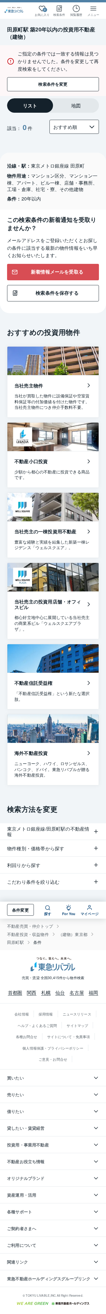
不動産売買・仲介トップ (30, 926)
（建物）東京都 (72, 934)
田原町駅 (15, 942)
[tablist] (53, 105)
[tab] (30, 105)
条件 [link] (37, 942)
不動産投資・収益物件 (28, 934)
